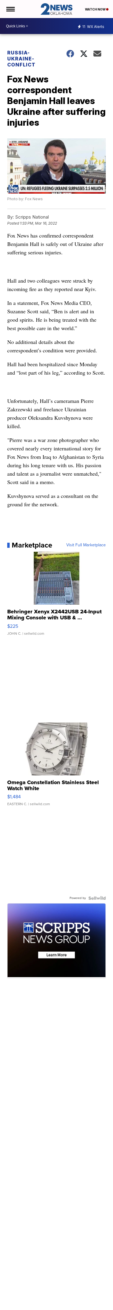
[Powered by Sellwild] (97, 898)
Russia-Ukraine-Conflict (21, 59)
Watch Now (95, 9)
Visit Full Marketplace (86, 545)
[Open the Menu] (10, 9)
